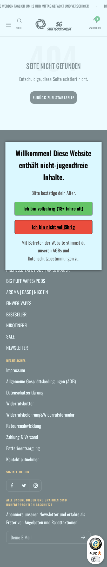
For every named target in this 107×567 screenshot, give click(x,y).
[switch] (95, 559)
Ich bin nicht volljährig (53, 227)
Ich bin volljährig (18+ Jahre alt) (53, 208)
